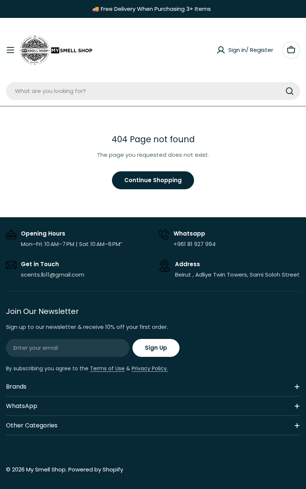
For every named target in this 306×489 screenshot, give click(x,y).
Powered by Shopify (95, 469)
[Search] (289, 91)
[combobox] (153, 91)
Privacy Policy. (150, 368)
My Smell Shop (46, 469)
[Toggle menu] (10, 50)
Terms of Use (107, 368)
